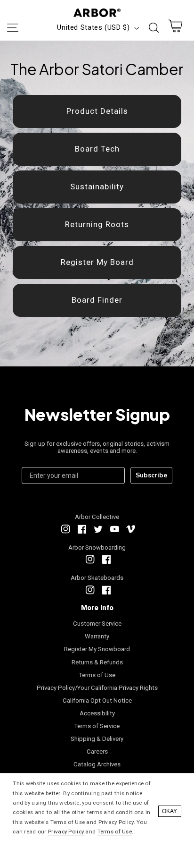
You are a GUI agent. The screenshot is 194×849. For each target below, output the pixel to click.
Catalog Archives (97, 764)
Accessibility (97, 713)
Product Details (97, 111)
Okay (169, 811)
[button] (12, 28)
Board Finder (97, 300)
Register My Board (97, 262)
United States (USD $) (93, 27)
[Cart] (175, 28)
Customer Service (97, 623)
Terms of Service (97, 726)
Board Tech (97, 148)
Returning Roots (97, 224)
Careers (97, 751)
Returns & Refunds (97, 662)
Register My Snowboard (97, 649)
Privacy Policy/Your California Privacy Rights (97, 687)
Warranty (97, 636)
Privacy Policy (66, 831)
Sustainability (97, 186)
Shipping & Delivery (97, 738)
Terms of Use (97, 675)
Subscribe (151, 475)
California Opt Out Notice (97, 700)
